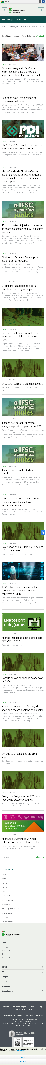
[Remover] (43, 36)
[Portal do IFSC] (17, 10)
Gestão (4, 64)
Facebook (7, 947)
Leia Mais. (21, 1050)
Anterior (6, 857)
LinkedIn (6, 954)
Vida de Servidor (7, 921)
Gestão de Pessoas (8, 896)
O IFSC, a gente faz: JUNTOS (11, 909)
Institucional (6, 904)
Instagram (7, 950)
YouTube (7, 957)
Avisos (4, 874)
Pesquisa (5, 917)
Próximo (38, 857)
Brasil (4, 2)
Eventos (4, 883)
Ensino (4, 879)
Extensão (5, 887)
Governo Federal (7, 900)
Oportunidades (7, 913)
